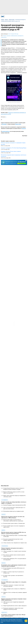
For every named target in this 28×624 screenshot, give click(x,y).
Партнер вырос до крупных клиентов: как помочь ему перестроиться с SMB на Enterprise (12, 517)
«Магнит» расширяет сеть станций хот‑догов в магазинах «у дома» (14, 552)
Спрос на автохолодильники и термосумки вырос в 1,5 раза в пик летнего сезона (14, 508)
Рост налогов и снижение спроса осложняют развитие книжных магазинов (14, 555)
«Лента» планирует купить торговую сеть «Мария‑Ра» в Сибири (14, 589)
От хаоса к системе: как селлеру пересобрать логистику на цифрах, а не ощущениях (13, 503)
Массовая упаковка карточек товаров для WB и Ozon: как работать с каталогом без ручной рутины (13, 533)
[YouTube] (16, 16)
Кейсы (3, 530)
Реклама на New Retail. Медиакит (14, 102)
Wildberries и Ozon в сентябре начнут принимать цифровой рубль (15, 593)
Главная (2, 19)
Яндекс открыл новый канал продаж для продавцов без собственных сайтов (14, 496)
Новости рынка (11, 19)
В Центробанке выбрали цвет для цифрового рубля (13, 511)
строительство (3, 37)
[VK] (8, 16)
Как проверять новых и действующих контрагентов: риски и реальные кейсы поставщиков (13, 566)
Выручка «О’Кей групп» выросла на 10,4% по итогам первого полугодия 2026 (13, 492)
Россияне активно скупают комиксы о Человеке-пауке (14, 523)
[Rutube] (18, 16)
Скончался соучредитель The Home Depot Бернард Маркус (13, 147)
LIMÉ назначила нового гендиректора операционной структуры (13, 603)
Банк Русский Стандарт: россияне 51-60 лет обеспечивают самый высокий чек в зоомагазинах (13, 520)
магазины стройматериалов (12, 35)
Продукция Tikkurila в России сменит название (11, 151)
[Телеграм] (6, 16)
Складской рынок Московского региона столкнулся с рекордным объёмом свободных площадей (13, 489)
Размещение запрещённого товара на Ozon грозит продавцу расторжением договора (13, 609)
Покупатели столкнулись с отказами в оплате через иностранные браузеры (13, 586)
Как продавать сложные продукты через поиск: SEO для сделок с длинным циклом (13, 615)
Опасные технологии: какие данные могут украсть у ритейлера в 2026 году (12, 549)
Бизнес (3, 514)
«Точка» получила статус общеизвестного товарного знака (15, 542)
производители (20, 35)
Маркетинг (4, 612)
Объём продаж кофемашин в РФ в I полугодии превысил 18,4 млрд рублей (14, 559)
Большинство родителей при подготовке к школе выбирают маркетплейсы (13, 540)
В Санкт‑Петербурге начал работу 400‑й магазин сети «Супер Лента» (14, 569)
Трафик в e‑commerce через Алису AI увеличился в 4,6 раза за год (13, 572)
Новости (6, 19)
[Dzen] (13, 16)
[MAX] (11, 16)
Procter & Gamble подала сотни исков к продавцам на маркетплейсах (14, 526)
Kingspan (4, 35)
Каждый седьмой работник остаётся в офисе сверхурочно (15, 605)
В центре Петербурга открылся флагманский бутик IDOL (14, 505)
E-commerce (4, 579)
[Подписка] (21, 16)
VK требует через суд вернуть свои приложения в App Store (13, 576)
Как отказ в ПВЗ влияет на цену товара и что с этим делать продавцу (13, 583)
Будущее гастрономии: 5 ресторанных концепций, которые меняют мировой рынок (13, 599)
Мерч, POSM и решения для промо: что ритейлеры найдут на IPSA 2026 (15, 536)
